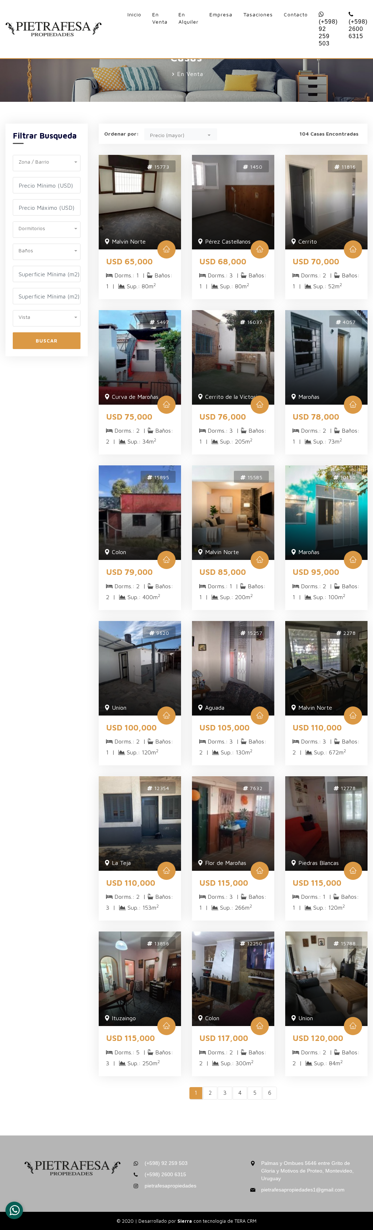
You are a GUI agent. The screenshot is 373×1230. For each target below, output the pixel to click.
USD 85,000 (222, 572)
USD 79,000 (129, 572)
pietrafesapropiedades (170, 1186)
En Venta (160, 18)
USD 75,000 (129, 416)
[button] (46, 161)
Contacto (296, 14)
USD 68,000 (222, 261)
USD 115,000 (223, 883)
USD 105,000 (224, 727)
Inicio (134, 14)
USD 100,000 (131, 727)
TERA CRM (245, 1221)
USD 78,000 (315, 416)
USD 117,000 (223, 1038)
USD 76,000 (222, 416)
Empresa (220, 14)
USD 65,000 (129, 261)
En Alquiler (188, 18)
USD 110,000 (317, 727)
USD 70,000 (315, 261)
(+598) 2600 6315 (358, 29)
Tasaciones (258, 14)
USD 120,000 (317, 1038)
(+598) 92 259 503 (328, 33)
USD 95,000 (315, 572)
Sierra (185, 1221)
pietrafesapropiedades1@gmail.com (303, 1190)
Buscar (47, 341)
